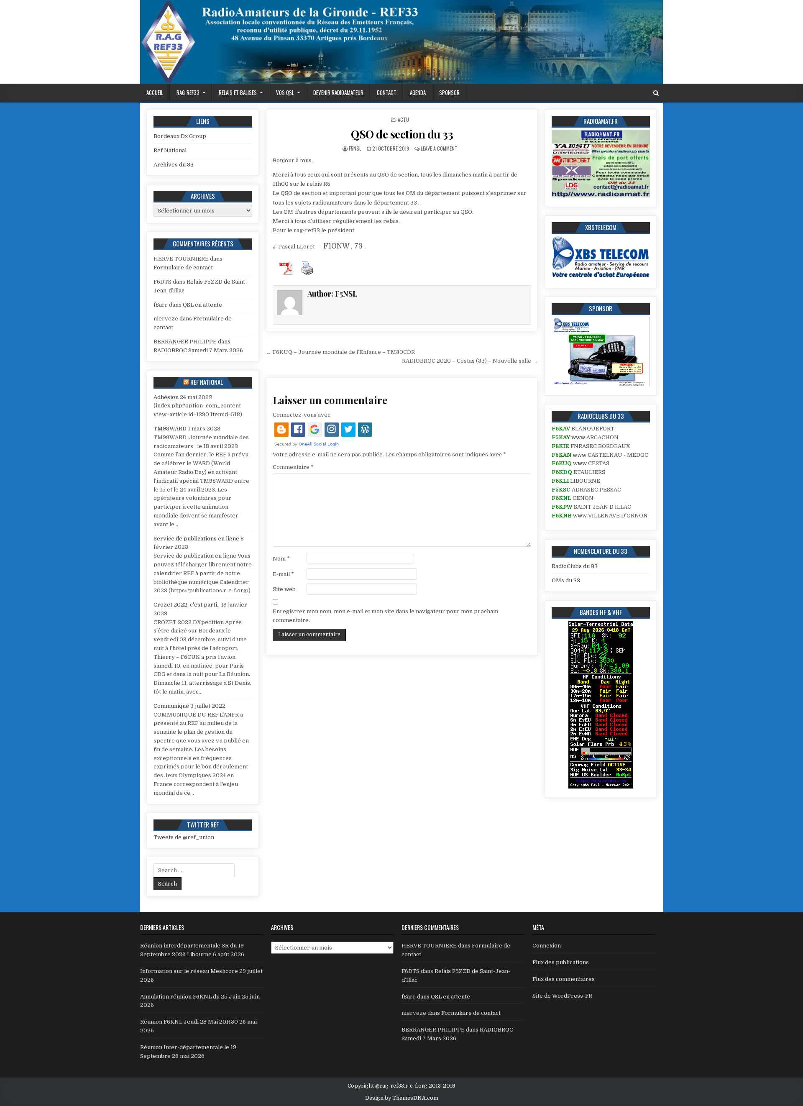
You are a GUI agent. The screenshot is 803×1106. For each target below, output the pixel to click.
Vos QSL (285, 92)
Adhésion (166, 397)
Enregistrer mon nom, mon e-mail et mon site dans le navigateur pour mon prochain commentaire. (385, 615)
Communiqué (171, 706)
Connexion (546, 945)
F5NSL (355, 148)
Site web (284, 589)
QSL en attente (202, 305)
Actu (403, 119)
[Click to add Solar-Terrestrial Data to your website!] (600, 786)
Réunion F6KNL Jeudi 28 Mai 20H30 (189, 1022)
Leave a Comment (439, 148)
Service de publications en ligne (196, 538)
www (578, 437)
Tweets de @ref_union (183, 837)
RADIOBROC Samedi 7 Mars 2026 (198, 350)
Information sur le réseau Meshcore (189, 971)
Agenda (418, 92)
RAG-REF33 (187, 92)
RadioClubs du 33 (575, 566)
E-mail (283, 574)
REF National (206, 382)
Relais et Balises (238, 92)
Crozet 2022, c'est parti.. (186, 605)
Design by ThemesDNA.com (401, 1098)
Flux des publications (560, 962)
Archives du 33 (173, 164)
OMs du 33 (566, 580)
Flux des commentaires (563, 979)
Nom (281, 559)
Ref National (170, 150)
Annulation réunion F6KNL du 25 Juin (190, 996)
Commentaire (293, 467)
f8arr (160, 305)
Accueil (154, 92)
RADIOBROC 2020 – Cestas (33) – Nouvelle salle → (470, 361)
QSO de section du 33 (402, 134)
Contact (386, 92)
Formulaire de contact (183, 267)
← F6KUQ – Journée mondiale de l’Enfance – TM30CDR (340, 352)
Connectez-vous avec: (302, 415)
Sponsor (449, 92)
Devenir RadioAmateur (338, 92)
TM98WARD (170, 428)
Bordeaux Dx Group (179, 136)
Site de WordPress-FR (562, 996)
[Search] (656, 93)
